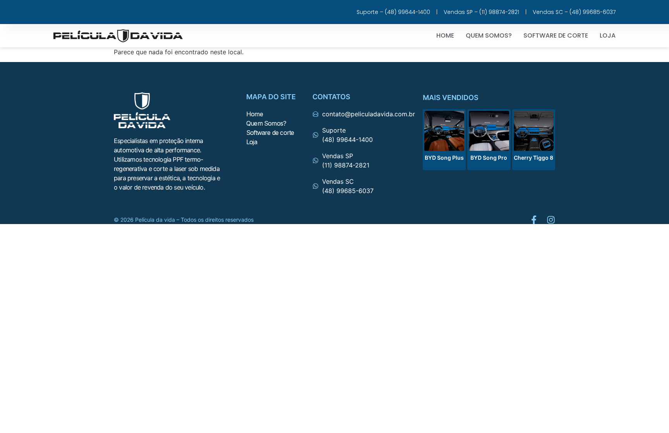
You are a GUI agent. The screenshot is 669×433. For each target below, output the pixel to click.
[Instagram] (551, 220)
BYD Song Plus (444, 157)
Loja (608, 35)
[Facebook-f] (534, 220)
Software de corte (555, 35)
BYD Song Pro (488, 157)
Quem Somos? (489, 35)
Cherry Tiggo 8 (533, 157)
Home (445, 35)
